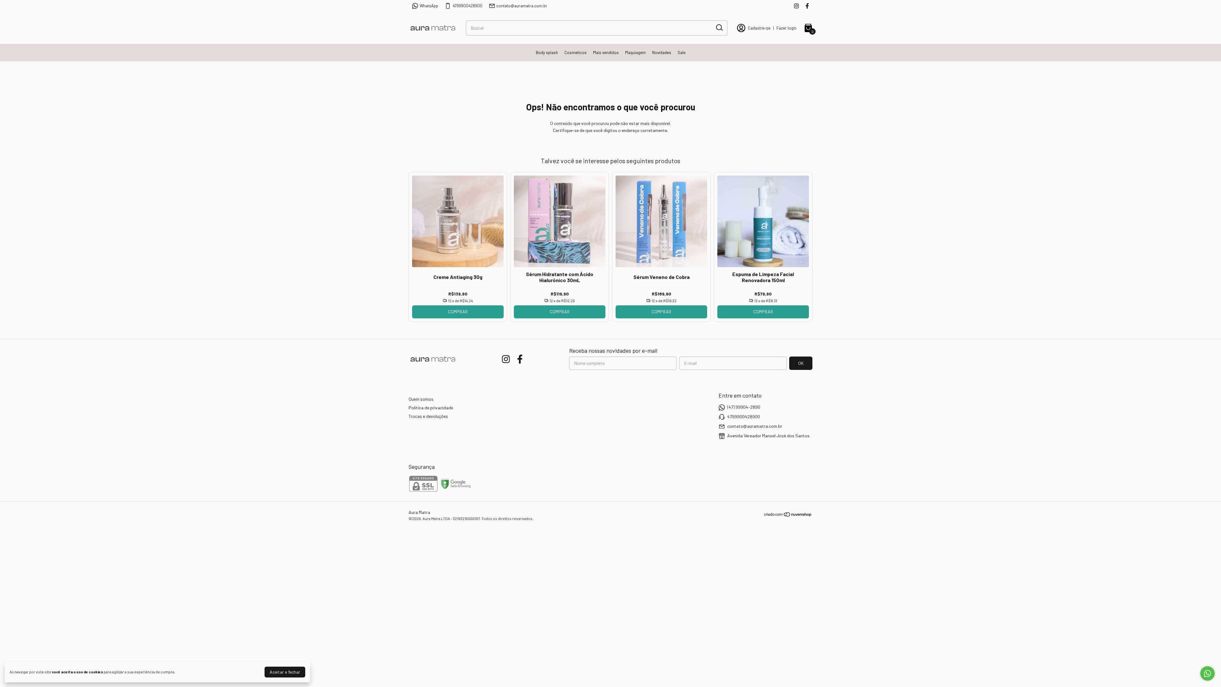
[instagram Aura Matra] (796, 6)
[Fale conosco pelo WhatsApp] (1207, 673)
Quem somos (421, 399)
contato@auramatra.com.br (521, 5)
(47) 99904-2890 (743, 407)
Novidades (661, 52)
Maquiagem (635, 52)
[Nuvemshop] (788, 515)
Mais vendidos (606, 52)
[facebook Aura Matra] (807, 6)
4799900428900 (467, 5)
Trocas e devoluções (428, 416)
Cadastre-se (759, 28)
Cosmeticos (575, 52)
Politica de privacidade (431, 407)
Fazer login (786, 28)
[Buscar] (719, 28)
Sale (682, 52)
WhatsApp (429, 5)
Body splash (547, 52)
